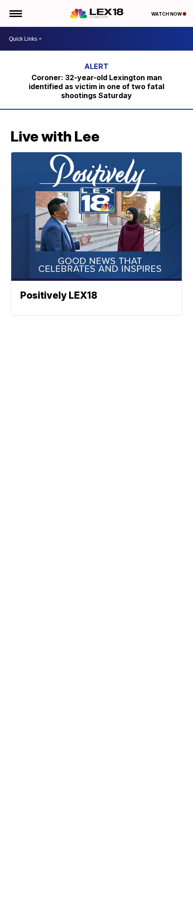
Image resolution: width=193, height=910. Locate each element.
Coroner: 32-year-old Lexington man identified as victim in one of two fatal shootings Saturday (96, 86)
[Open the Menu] (15, 13)
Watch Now (167, 14)
